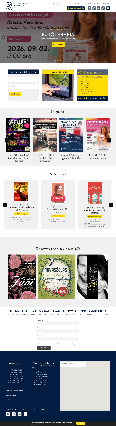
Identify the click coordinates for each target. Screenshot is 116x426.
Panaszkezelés (23, 409)
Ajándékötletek (47, 409)
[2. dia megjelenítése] (57, 60)
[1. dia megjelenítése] (55, 60)
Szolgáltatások (89, 3)
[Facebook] (89, 8)
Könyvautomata (35, 409)
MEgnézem (58, 44)
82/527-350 (10, 399)
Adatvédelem (11, 409)
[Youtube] (98, 8)
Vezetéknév (40, 320)
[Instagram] (94, 8)
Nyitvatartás (58, 3)
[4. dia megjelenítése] (60, 60)
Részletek (33, 424)
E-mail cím (40, 336)
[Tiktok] (103, 8)
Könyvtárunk (71, 3)
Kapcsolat (105, 3)
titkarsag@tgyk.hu (12, 395)
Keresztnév (40, 328)
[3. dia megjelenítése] (58, 60)
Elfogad (81, 423)
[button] (108, 8)
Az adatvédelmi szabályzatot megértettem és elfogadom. (59, 344)
